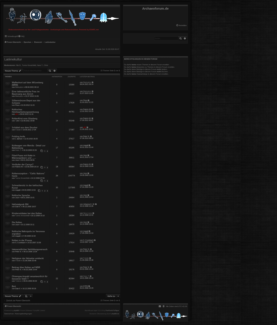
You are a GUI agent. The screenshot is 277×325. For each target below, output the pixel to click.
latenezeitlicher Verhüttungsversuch (29, 249)
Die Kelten (17, 222)
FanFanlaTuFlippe (112, 310)
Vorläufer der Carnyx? (23, 164)
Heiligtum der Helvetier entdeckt (28, 258)
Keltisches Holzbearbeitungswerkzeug (25, 110)
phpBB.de (115, 314)
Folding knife (18, 136)
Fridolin (18, 130)
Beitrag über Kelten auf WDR (26, 267)
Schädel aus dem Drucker (24, 127)
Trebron (18, 281)
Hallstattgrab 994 (20, 204)
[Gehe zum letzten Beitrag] (93, 82)
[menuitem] (181, 25)
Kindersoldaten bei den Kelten (27, 213)
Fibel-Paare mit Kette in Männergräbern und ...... (24, 156)
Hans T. (40, 65)
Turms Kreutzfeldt (29, 65)
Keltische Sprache (21, 195)
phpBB (16, 310)
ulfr (16, 114)
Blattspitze (19, 87)
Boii (14, 286)
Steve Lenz (87, 213)
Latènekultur (13, 59)
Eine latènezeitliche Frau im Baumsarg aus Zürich (26, 92)
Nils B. (18, 65)
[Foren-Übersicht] (62, 16)
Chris (46, 65)
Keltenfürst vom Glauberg (24, 118)
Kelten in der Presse (22, 240)
